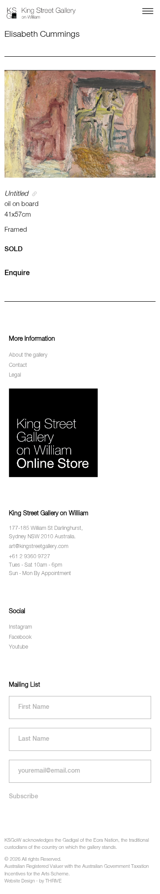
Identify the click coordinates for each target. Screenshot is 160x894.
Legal (15, 375)
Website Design (19, 881)
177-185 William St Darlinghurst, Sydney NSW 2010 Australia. (46, 533)
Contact (18, 365)
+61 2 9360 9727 (29, 557)
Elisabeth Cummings (42, 34)
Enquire (17, 273)
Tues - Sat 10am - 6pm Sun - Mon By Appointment (40, 569)
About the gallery (28, 355)
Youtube (18, 647)
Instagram (20, 627)
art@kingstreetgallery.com (38, 546)
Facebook (20, 637)
